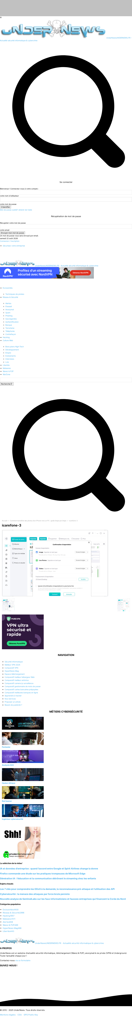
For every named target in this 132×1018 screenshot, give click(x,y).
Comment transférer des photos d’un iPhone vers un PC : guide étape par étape (38, 521)
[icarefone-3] (55, 596)
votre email (4, 230)
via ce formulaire (22, 960)
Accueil (4, 521)
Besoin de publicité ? (13, 705)
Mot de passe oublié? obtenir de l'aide (16, 210)
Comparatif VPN (11, 668)
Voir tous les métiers (10, 823)
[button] (66, 517)
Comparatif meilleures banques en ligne (21, 692)
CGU (20, 1014)
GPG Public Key (31, 1014)
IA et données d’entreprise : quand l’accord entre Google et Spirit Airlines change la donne (49, 868)
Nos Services (10, 699)
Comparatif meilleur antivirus (17, 680)
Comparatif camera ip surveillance (19, 683)
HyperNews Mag (12, 671)
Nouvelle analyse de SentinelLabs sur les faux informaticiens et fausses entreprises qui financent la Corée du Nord (63, 899)
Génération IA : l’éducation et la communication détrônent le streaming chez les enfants (48, 878)
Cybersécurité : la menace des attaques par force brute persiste (35, 894)
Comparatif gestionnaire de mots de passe (22, 686)
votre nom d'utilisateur (9, 196)
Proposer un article (12, 702)
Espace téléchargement (15, 674)
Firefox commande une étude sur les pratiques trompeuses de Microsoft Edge (42, 873)
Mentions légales (8, 1014)
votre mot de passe (8, 204)
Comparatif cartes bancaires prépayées (21, 689)
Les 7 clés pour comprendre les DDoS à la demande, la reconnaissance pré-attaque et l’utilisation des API (57, 889)
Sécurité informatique (14, 662)
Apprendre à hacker (13, 696)
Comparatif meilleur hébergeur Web (20, 677)
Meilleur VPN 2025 (12, 665)
